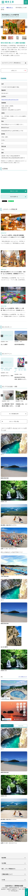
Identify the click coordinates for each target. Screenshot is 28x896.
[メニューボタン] (26, 2)
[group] (7, 339)
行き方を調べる (14, 196)
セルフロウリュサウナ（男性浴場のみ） (11, 63)
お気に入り (17, 70)
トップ (2, 7)
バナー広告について (22, 676)
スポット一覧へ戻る (14, 421)
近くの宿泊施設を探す (14, 413)
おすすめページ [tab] (7, 725)
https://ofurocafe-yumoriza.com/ (9, 99)
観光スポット (10, 7)
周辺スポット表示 (14, 191)
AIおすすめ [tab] (20, 725)
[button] (26, 27)
